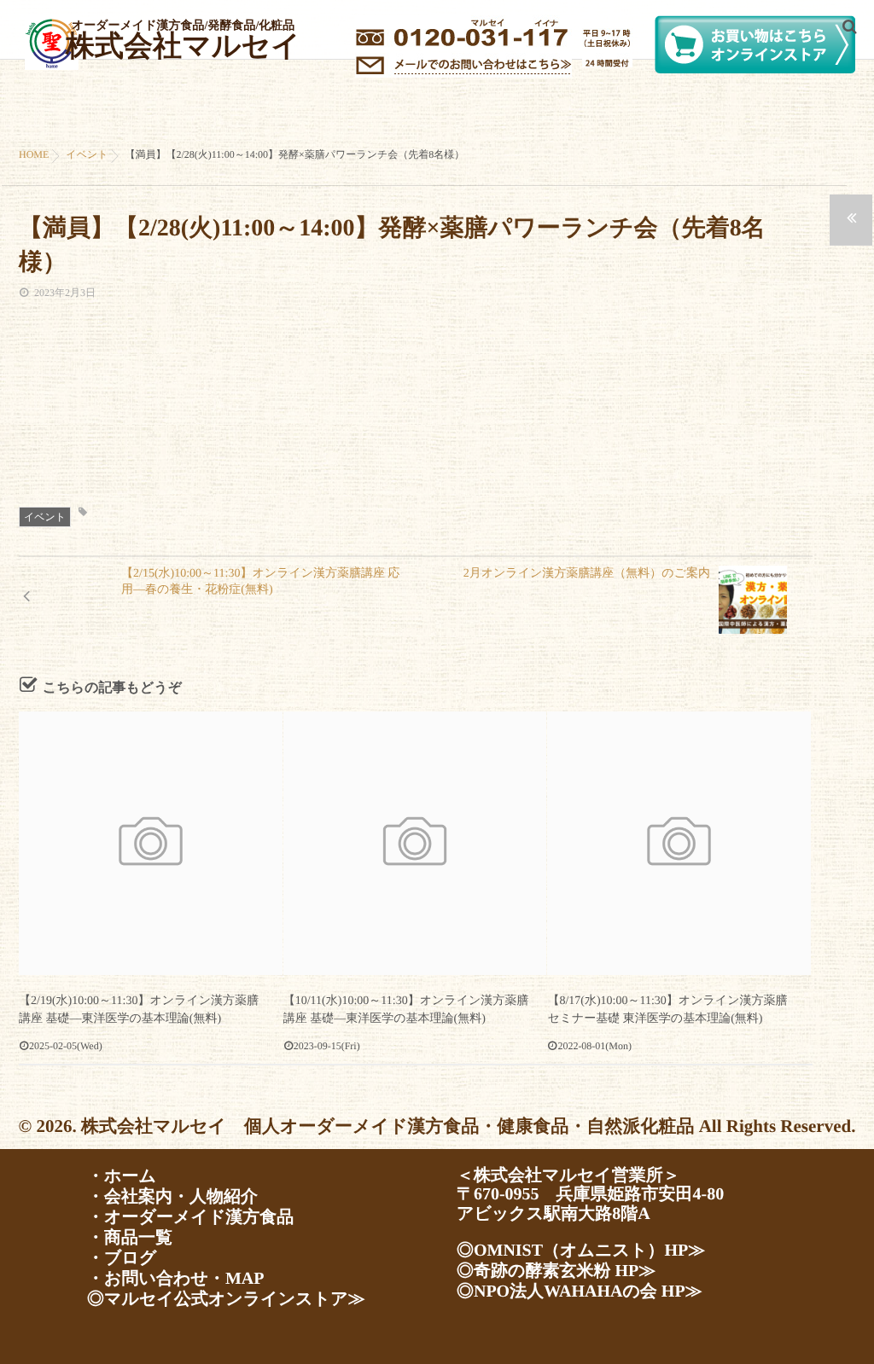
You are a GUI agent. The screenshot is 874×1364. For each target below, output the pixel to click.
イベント (45, 517)
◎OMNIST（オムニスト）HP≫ (581, 1250)
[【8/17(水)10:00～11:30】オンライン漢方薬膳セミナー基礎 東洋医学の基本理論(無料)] (679, 843)
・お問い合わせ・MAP (175, 1278)
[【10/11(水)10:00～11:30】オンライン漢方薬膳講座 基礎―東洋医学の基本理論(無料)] (415, 843)
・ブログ (121, 1258)
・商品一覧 (129, 1237)
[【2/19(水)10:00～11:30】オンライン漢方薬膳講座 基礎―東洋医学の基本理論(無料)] (151, 843)
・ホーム (121, 1176)
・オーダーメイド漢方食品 (190, 1217)
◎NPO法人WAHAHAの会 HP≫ (579, 1291)
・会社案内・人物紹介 (172, 1196)
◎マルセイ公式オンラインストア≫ (226, 1299)
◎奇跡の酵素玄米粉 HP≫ (556, 1271)
